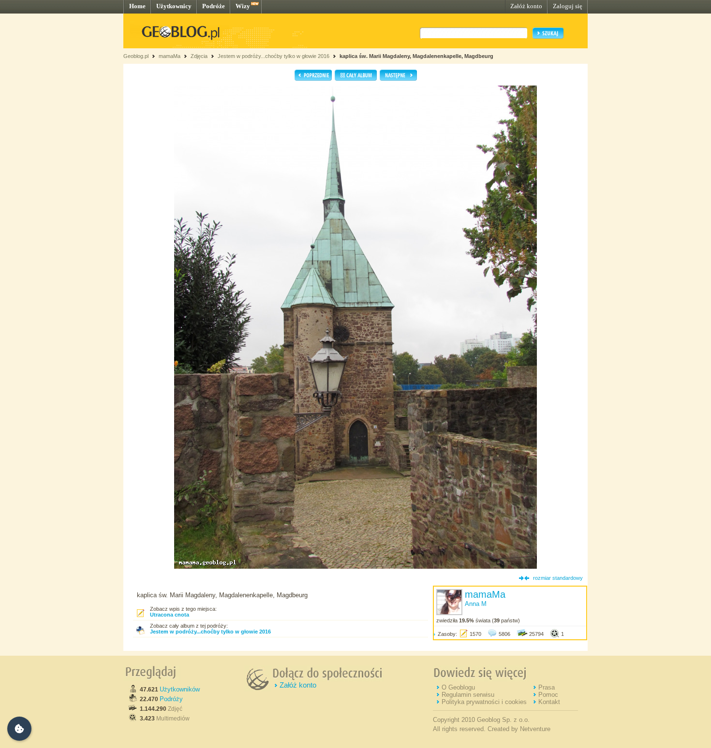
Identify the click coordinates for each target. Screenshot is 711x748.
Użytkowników (180, 689)
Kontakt (549, 701)
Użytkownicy (174, 6)
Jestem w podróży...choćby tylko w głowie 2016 (273, 56)
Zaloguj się (567, 6)
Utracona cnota (169, 615)
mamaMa (169, 56)
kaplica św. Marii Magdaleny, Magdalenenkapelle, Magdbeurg (416, 56)
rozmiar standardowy (558, 578)
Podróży (171, 699)
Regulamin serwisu (468, 694)
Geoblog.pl (135, 56)
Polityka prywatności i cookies (484, 701)
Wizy (243, 6)
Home (137, 6)
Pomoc (548, 694)
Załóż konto (526, 6)
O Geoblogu (458, 687)
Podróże (213, 6)
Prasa (546, 687)
